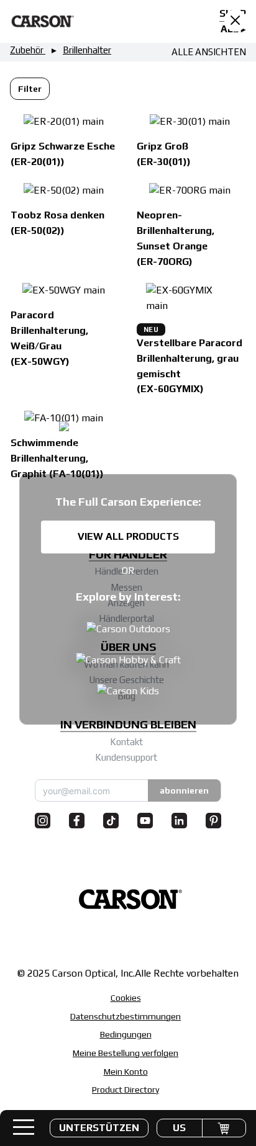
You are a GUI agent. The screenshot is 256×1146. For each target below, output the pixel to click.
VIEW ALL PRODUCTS (128, 536)
